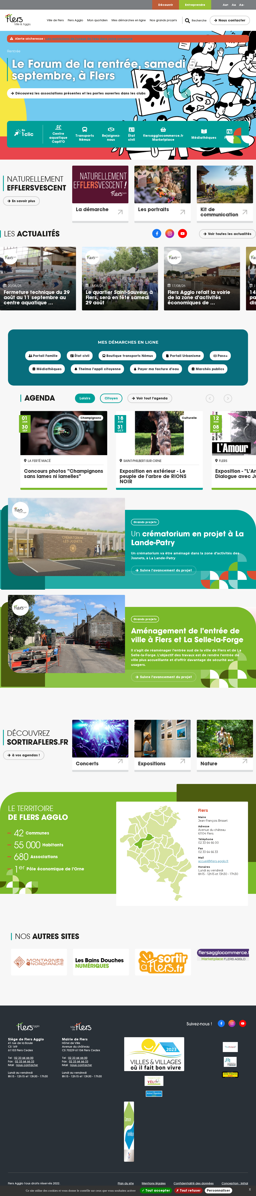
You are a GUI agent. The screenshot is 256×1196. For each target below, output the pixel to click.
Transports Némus (84, 138)
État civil (131, 138)
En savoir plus (23, 201)
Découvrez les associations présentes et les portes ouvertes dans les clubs (80, 93)
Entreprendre (195, 5)
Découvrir (165, 5)
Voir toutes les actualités (229, 234)
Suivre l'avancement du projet (166, 570)
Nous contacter (232, 20)
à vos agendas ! (26, 755)
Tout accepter (157, 1190)
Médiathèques (203, 138)
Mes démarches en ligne (129, 20)
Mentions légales (154, 1183)
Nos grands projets (163, 20)
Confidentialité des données (194, 1183)
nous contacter (27, 1065)
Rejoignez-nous (111, 138)
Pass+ (229, 138)
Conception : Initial (235, 1183)
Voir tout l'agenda (152, 398)
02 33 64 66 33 (24, 1061)
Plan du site (126, 1183)
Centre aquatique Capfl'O (58, 138)
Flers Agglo (75, 20)
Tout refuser (190, 1190)
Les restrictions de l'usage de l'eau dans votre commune (89, 39)
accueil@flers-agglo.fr (213, 861)
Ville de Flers (55, 20)
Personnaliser (218, 1190)
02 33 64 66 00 (23, 1058)
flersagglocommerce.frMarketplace (163, 138)
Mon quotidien (97, 20)
